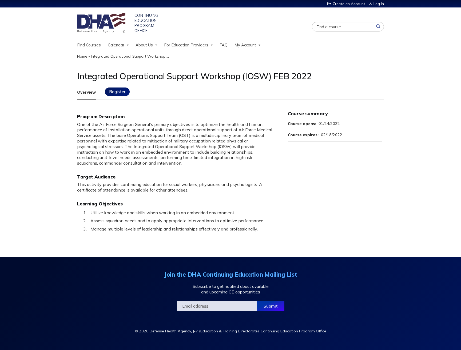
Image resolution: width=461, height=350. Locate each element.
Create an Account (349, 4)
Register (117, 91)
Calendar (116, 44)
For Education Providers (186, 44)
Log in (378, 4)
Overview (86, 92)
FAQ (224, 44)
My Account (245, 44)
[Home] (101, 23)
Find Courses (89, 44)
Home (82, 56)
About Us (144, 44)
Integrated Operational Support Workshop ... (130, 56)
